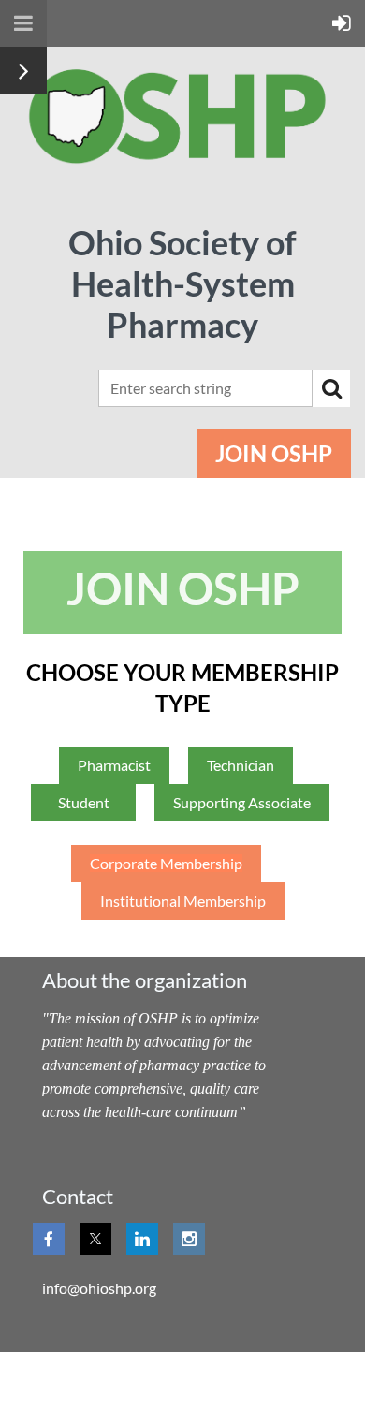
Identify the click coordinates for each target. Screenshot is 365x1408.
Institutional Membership (183, 900)
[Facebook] (49, 1239)
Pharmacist (114, 765)
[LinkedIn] (142, 1239)
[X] (95, 1239)
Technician (240, 765)
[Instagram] (189, 1239)
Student (84, 802)
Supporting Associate (242, 802)
